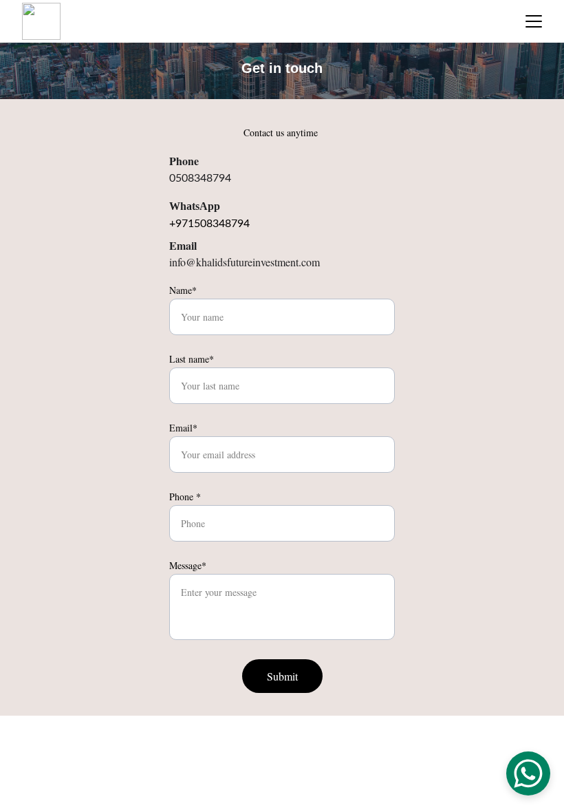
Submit (282, 676)
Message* (187, 565)
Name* (183, 290)
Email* (183, 427)
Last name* (191, 358)
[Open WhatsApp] (528, 773)
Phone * (185, 496)
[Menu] (533, 21)
